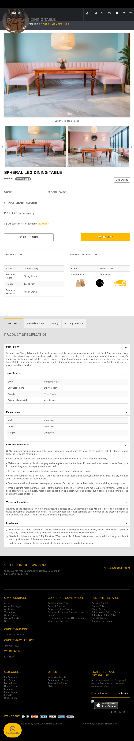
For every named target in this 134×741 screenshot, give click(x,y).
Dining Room (10, 683)
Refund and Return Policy (104, 615)
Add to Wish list (58, 192)
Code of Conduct (56, 606)
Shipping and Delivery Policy (105, 612)
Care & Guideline (12, 618)
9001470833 (13, 645)
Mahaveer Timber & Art (105, 723)
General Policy (98, 606)
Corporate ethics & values (61, 609)
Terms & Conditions (101, 603)
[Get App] (106, 705)
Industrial (8, 689)
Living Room (10, 692)
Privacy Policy (98, 609)
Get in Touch (10, 615)
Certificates (10, 609)
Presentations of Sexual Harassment (66, 618)
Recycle (8, 695)
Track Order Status (57, 683)
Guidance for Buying (101, 621)
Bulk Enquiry (122, 180)
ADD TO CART (30, 237)
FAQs (50, 686)
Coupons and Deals (58, 680)
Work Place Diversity (58, 621)
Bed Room (9, 680)
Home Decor (10, 686)
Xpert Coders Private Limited (48, 723)
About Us (9, 603)
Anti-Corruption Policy (58, 603)
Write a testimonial (57, 677)
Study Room (10, 698)
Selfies (33, 203)
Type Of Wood (98, 618)
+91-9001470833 (15, 634)
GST (6, 621)
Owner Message (12, 606)
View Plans (43, 223)
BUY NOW (106, 237)
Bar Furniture (10, 677)
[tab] (13, 323)
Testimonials (10, 612)
